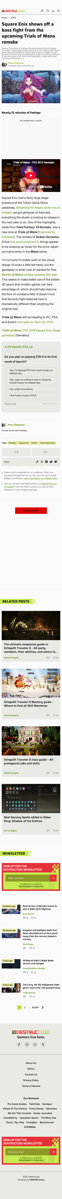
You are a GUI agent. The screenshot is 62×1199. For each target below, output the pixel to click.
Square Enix (24, 443)
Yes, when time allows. (21, 389)
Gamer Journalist (42, 1113)
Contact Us (31, 1074)
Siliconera (51, 1108)
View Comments (31, 510)
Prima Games (36, 1108)
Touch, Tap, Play (15, 1122)
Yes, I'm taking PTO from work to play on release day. (30, 372)
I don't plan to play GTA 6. (23, 395)
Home (4, 18)
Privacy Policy (38, 886)
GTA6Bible (30, 1127)
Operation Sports (29, 1117)
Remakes (12, 443)
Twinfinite (34, 1104)
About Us (31, 1063)
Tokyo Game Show (47, 443)
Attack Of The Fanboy (15, 1108)
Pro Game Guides (17, 1104)
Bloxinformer (47, 1122)
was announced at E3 (24, 242)
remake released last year (29, 274)
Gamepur (47, 1104)
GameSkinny (10, 1117)
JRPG (13, 18)
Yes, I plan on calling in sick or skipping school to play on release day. (30, 381)
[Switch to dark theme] (53, 10)
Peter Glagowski (16, 63)
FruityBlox (31, 1122)
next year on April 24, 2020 (35, 322)
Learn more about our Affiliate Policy (40, 478)
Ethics (31, 1068)
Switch (34, 443)
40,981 (35, 1007)
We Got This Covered (19, 1113)
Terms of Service (24, 886)
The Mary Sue (48, 1117)
